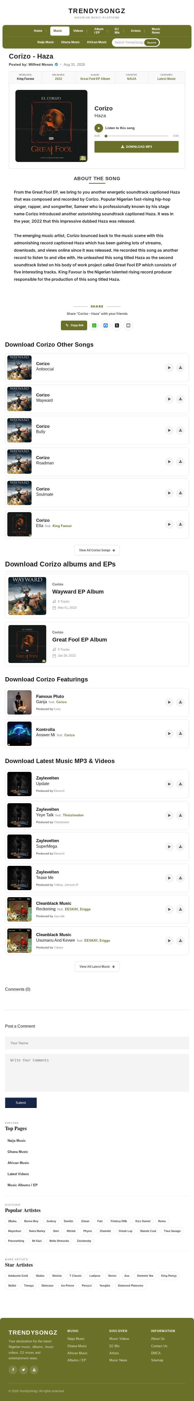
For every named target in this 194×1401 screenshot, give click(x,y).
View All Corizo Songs (94, 550)
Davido (68, 1221)
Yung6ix (105, 1285)
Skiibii (12, 1285)
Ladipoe (94, 1275)
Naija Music (45, 42)
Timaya (29, 1285)
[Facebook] (13, 1370)
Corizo (103, 108)
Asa (126, 1275)
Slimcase (47, 1285)
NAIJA (131, 79)
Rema (162, 1221)
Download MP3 (139, 147)
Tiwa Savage (172, 1230)
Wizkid (71, 1230)
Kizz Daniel (142, 1221)
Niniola (57, 1275)
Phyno (87, 1230)
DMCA (156, 1353)
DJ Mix (114, 1346)
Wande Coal (148, 1230)
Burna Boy (31, 1221)
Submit (21, 1103)
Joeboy (51, 1221)
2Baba (12, 1221)
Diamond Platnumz (130, 1285)
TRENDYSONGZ (97, 11)
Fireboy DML (119, 1221)
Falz (100, 1221)
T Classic (75, 1275)
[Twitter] (23, 1370)
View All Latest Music (95, 966)
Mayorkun (14, 1230)
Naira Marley (37, 1230)
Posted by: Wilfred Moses (31, 64)
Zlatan (85, 1221)
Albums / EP (76, 1360)
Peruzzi (87, 1285)
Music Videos (119, 1339)
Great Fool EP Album (95, 79)
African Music (97, 42)
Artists (114, 1353)
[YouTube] (34, 1370)
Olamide (105, 1230)
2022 (58, 79)
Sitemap (157, 1360)
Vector (112, 1275)
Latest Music (166, 79)
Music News (118, 1360)
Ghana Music (70, 42)
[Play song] (98, 128)
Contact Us (159, 1346)
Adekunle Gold (18, 1275)
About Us (158, 1339)
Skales (40, 1275)
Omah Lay (125, 1230)
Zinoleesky (84, 1240)
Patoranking (16, 1240)
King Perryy (169, 1275)
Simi (56, 1230)
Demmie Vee (145, 1275)
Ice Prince (67, 1285)
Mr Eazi (37, 1240)
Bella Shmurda (59, 1240)
